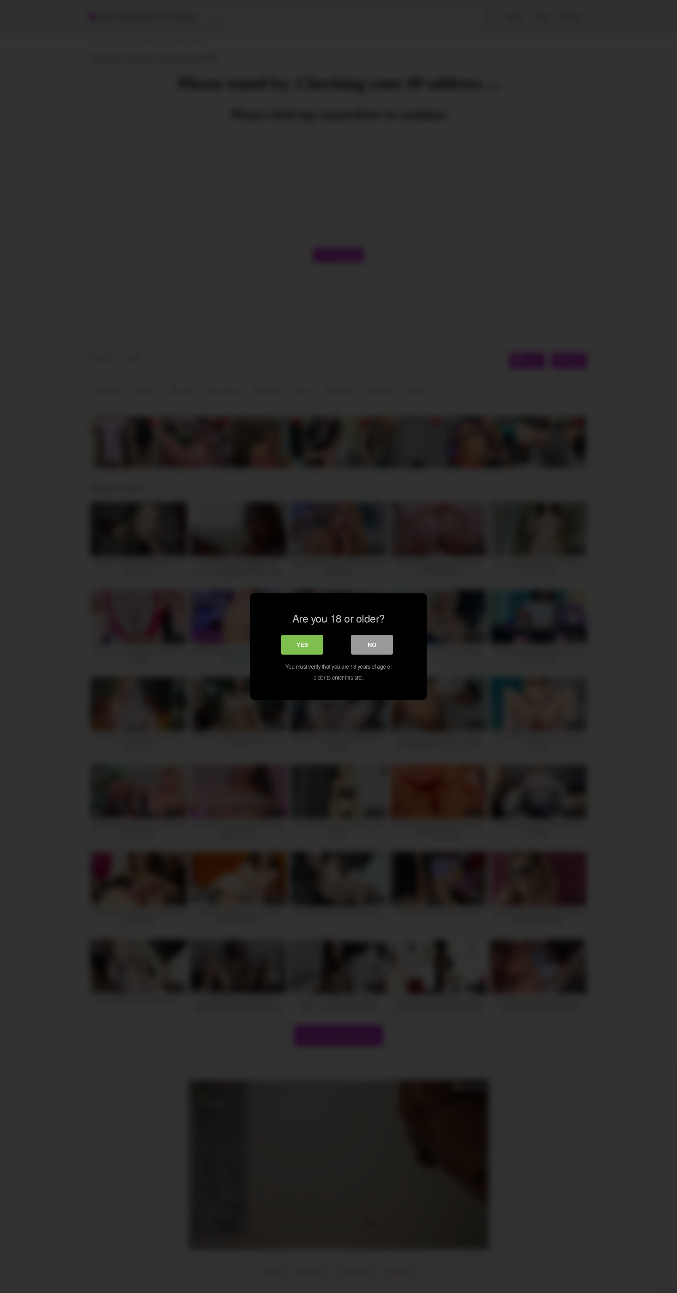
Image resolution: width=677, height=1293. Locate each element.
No (372, 645)
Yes (302, 645)
